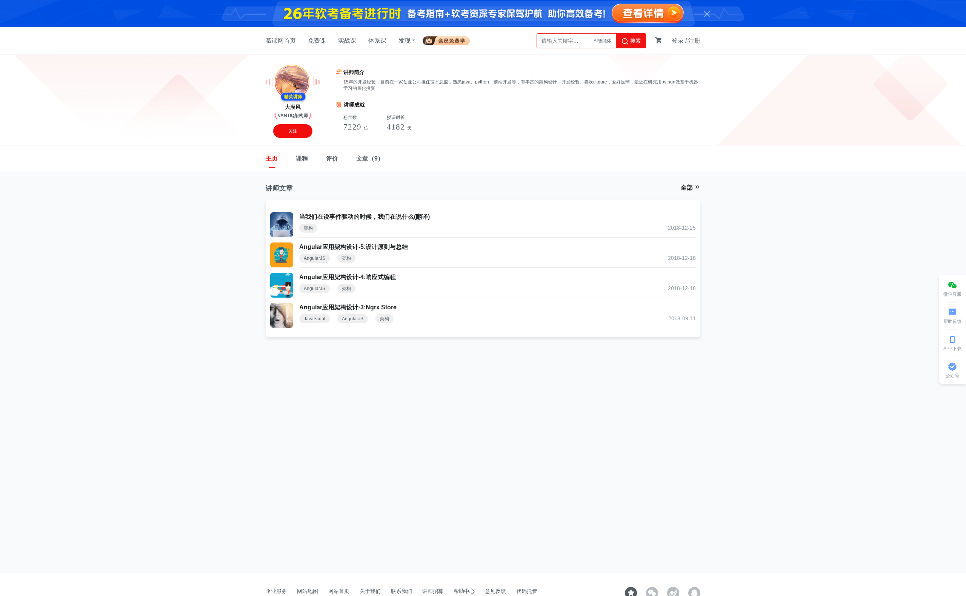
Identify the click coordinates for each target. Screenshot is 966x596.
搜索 (635, 41)
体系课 (377, 40)
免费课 (317, 40)
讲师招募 (432, 591)
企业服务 (276, 591)
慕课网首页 (281, 40)
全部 (687, 187)
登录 (678, 40)
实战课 (347, 40)
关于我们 (370, 591)
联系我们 (401, 591)
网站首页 (338, 591)
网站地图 (307, 591)
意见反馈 (495, 591)
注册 (694, 40)
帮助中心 (464, 591)
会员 (449, 39)
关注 (292, 131)
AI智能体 (602, 40)
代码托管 (526, 591)
